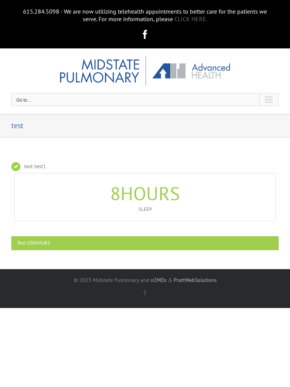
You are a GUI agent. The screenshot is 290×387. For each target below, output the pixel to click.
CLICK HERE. (190, 19)
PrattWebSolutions (195, 280)
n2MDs (159, 280)
